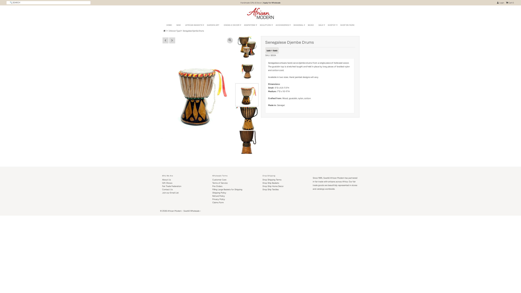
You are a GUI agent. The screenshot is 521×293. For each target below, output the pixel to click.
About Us (166, 180)
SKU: (267, 55)
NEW (179, 25)
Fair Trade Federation (171, 186)
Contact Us (167, 189)
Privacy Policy (218, 199)
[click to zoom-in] (230, 40)
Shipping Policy (219, 193)
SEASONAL (298, 25)
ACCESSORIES (282, 25)
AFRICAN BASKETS (193, 25)
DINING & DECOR (231, 25)
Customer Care (219, 180)
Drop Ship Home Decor (273, 186)
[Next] (172, 40)
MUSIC (311, 25)
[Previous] (166, 40)
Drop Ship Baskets (271, 183)
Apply (275, 50)
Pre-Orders (217, 186)
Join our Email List (170, 193)
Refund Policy (218, 196)
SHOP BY (332, 25)
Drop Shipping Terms (272, 180)
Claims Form (218, 202)
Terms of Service (220, 183)
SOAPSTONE (249, 25)
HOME (169, 25)
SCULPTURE (265, 25)
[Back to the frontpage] (164, 31)
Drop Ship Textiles (271, 189)
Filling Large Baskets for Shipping (227, 189)
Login (501, 3)
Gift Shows (167, 183)
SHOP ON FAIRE (347, 25)
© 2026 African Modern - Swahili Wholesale (179, 211)
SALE (321, 25)
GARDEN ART (213, 25)
